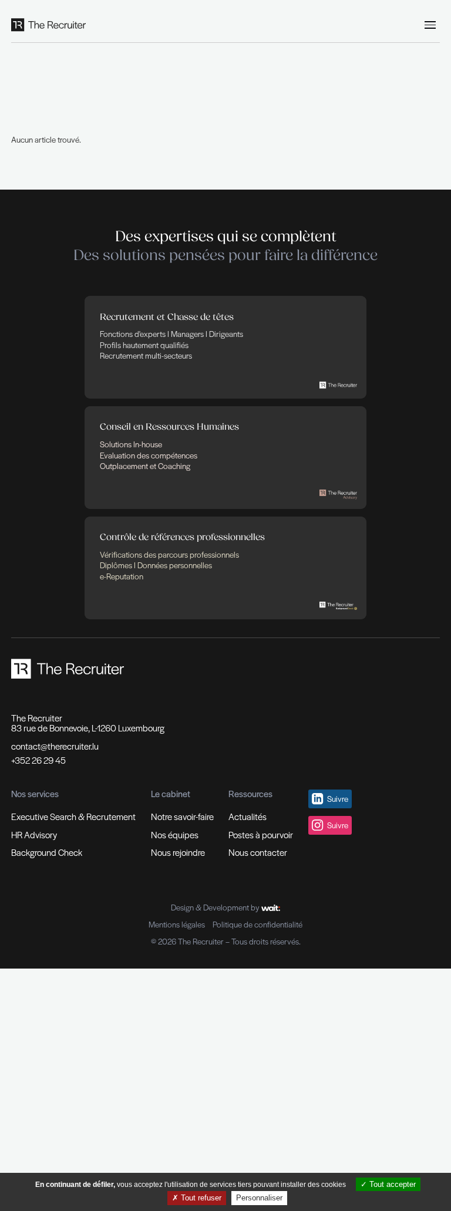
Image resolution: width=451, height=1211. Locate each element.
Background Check (46, 852)
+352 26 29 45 (38, 760)
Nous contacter (257, 852)
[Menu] (430, 25)
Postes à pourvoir (260, 834)
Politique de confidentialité (257, 924)
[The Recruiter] (48, 25)
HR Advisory (34, 834)
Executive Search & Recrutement (73, 816)
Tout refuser (200, 1197)
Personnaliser (259, 1197)
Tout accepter (391, 1184)
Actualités (247, 816)
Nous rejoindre (178, 852)
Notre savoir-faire (182, 816)
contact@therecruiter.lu (55, 746)
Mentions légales (177, 924)
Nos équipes (174, 834)
